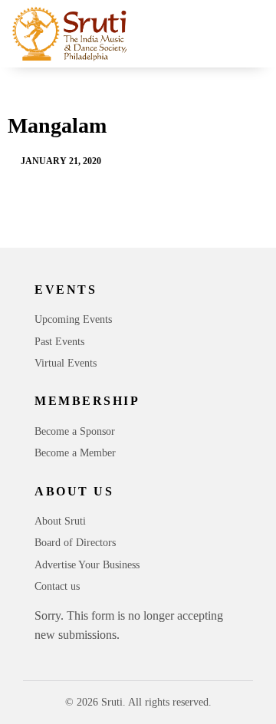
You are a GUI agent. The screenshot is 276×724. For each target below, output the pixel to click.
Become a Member (75, 453)
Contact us (57, 586)
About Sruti (60, 521)
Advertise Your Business (87, 565)
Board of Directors (75, 542)
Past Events (59, 341)
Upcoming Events (73, 319)
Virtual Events (65, 363)
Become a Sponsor (74, 431)
